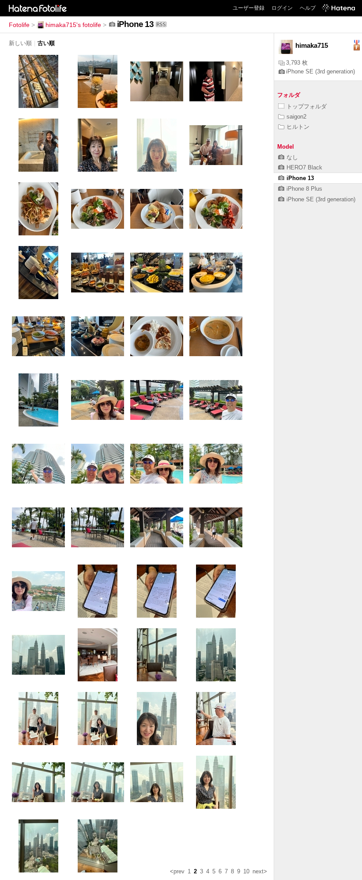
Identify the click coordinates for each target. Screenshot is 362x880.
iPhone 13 (300, 178)
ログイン (282, 8)
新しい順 (20, 43)
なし (292, 157)
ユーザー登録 (248, 8)
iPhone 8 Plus (304, 188)
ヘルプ (308, 8)
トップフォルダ (307, 106)
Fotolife (19, 24)
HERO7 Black (304, 167)
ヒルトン (298, 126)
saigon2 (296, 116)
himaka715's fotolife (73, 24)
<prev (177, 871)
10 (246, 871)
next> (260, 871)
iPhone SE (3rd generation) (320, 71)
